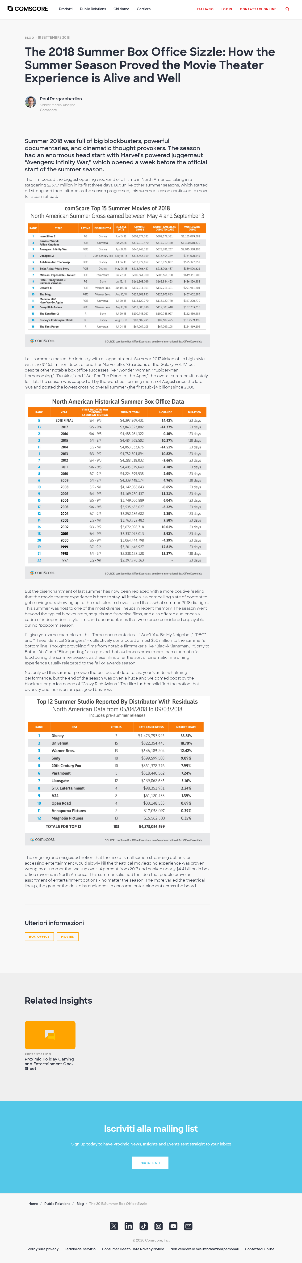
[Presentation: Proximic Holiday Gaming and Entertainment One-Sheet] (50, 1035)
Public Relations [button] (93, 9)
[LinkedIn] (129, 1227)
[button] (205, 11)
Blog (29, 38)
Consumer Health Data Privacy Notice (133, 1249)
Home (33, 1204)
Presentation (38, 1054)
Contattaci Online (259, 1249)
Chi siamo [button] (121, 9)
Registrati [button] (150, 1163)
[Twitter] (114, 1227)
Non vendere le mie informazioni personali (205, 1249)
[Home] (28, 11)
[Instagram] (158, 1227)
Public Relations (57, 1204)
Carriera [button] (144, 9)
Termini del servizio (80, 1249)
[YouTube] (173, 1227)
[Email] (188, 1227)
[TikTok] (143, 1227)
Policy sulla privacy (43, 1249)
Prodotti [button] (65, 9)
